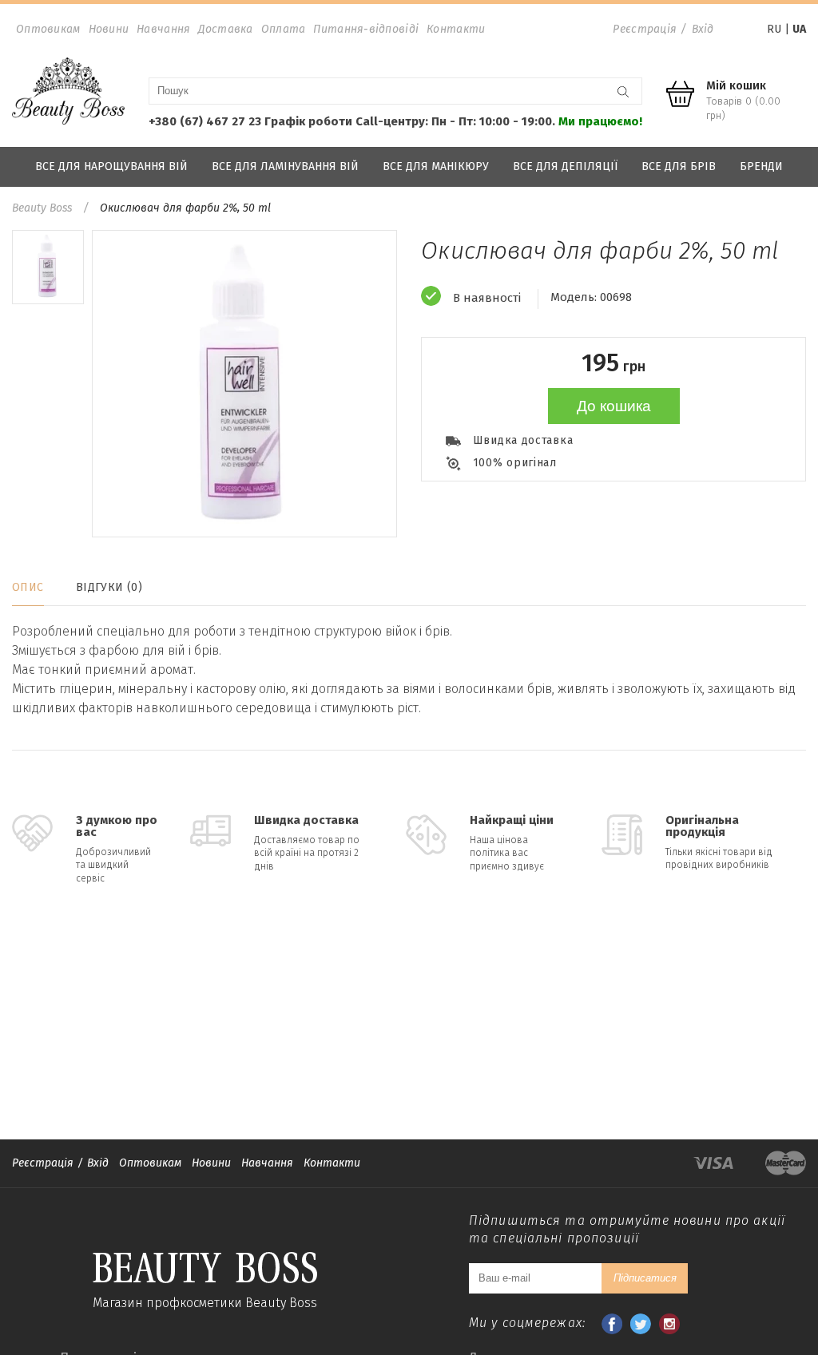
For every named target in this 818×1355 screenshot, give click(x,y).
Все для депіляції (565, 166)
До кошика (614, 406)
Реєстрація (645, 29)
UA (799, 29)
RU (774, 29)
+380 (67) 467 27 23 (205, 121)
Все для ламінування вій (285, 166)
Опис (28, 587)
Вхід (703, 29)
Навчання (163, 29)
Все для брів (678, 166)
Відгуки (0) (109, 587)
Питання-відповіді (366, 29)
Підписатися (645, 1278)
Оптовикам (48, 29)
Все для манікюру (436, 166)
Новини (109, 29)
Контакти (456, 29)
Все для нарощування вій (111, 166)
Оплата (283, 29)
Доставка (225, 29)
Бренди (761, 166)
